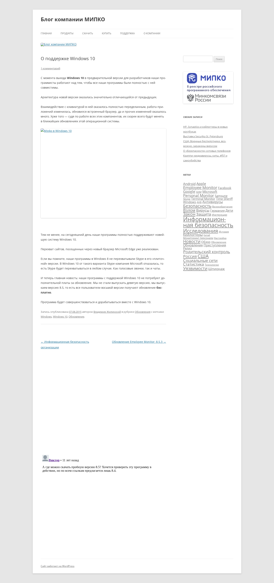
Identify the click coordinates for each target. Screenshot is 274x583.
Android (189, 183)
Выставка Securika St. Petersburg (203, 136)
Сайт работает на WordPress (57, 566)
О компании (152, 33)
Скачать (87, 33)
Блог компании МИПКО (73, 19)
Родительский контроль (206, 251)
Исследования (200, 230)
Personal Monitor (198, 195)
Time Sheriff (224, 199)
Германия (217, 211)
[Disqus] (103, 400)
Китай (207, 235)
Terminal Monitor (203, 199)
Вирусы (202, 210)
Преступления (215, 245)
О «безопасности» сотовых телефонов (206, 151)
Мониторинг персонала (198, 238)
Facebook (224, 188)
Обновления (142, 312)
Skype (186, 199)
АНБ (199, 202)
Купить (106, 33)
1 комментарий (50, 68)
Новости (191, 241)
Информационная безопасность (208, 222)
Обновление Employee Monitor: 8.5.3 (139, 342)
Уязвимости (195, 268)
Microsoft (209, 191)
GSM (199, 192)
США (203, 256)
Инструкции (219, 215)
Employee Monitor (200, 187)
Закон (189, 214)
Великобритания (222, 206)
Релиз (187, 248)
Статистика (193, 264)
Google (189, 191)
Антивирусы (212, 201)
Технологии (212, 264)
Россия (190, 256)
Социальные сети (200, 260)
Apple (201, 183)
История (224, 231)
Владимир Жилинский (107, 312)
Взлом (189, 210)
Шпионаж (216, 268)
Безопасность (197, 206)
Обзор (205, 242)
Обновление (76, 316)
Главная (46, 33)
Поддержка (127, 33)
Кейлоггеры (193, 234)
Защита (203, 214)
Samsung (221, 196)
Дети (229, 210)
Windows (46, 316)
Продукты (67, 33)
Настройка (220, 238)
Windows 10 (60, 316)
